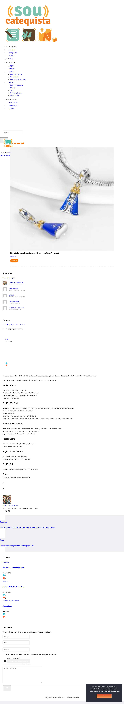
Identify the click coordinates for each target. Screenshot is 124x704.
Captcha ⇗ (26, 664)
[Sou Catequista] (31, 41)
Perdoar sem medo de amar (14, 567)
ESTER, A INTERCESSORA (13, 587)
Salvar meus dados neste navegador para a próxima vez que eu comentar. (30, 654)
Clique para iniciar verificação (19, 661)
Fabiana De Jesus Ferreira (17, 307)
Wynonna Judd (13, 288)
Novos (4, 278)
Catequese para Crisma (11, 601)
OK (104, 696)
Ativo (8, 278)
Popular (13, 278)
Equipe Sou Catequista (16, 282)
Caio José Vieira (14, 301)
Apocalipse (7, 606)
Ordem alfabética (20, 324)
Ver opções (14, 260)
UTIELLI (11, 295)
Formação (6, 562)
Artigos (7, 339)
